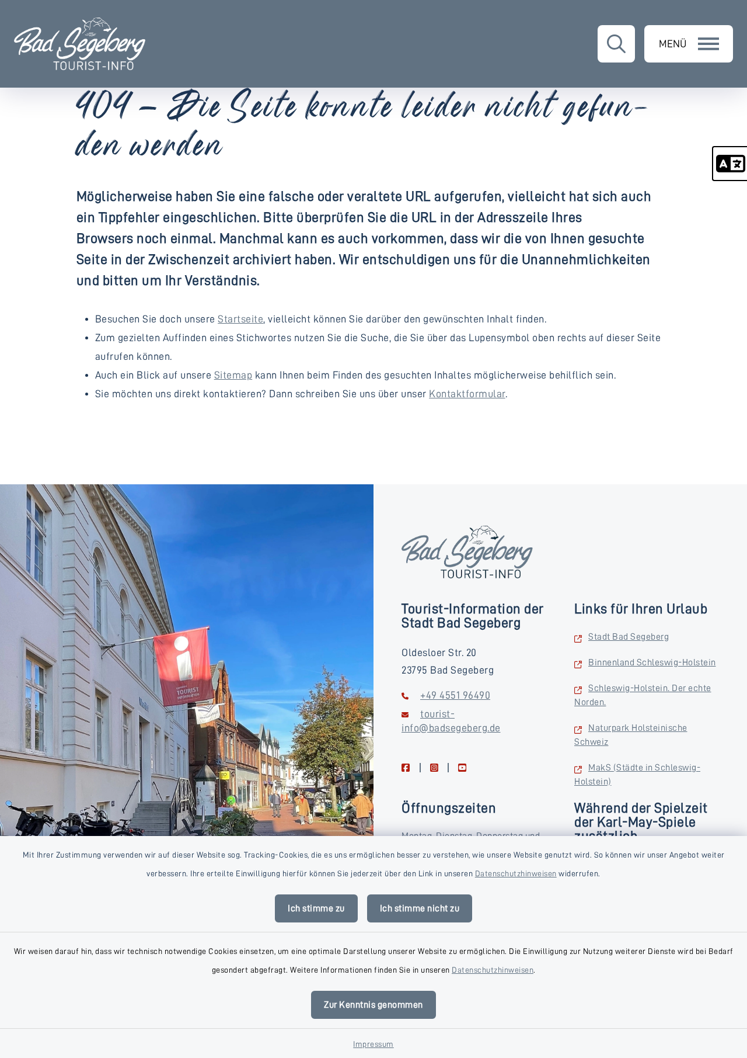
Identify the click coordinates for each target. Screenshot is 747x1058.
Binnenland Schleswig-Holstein (652, 662)
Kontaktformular (467, 393)
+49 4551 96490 (455, 695)
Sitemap (233, 375)
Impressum (373, 1044)
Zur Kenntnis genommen (373, 1005)
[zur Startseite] (79, 44)
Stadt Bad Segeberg (628, 636)
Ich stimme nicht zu (420, 908)
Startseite (240, 319)
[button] (729, 163)
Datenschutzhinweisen (516, 873)
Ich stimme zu (316, 908)
